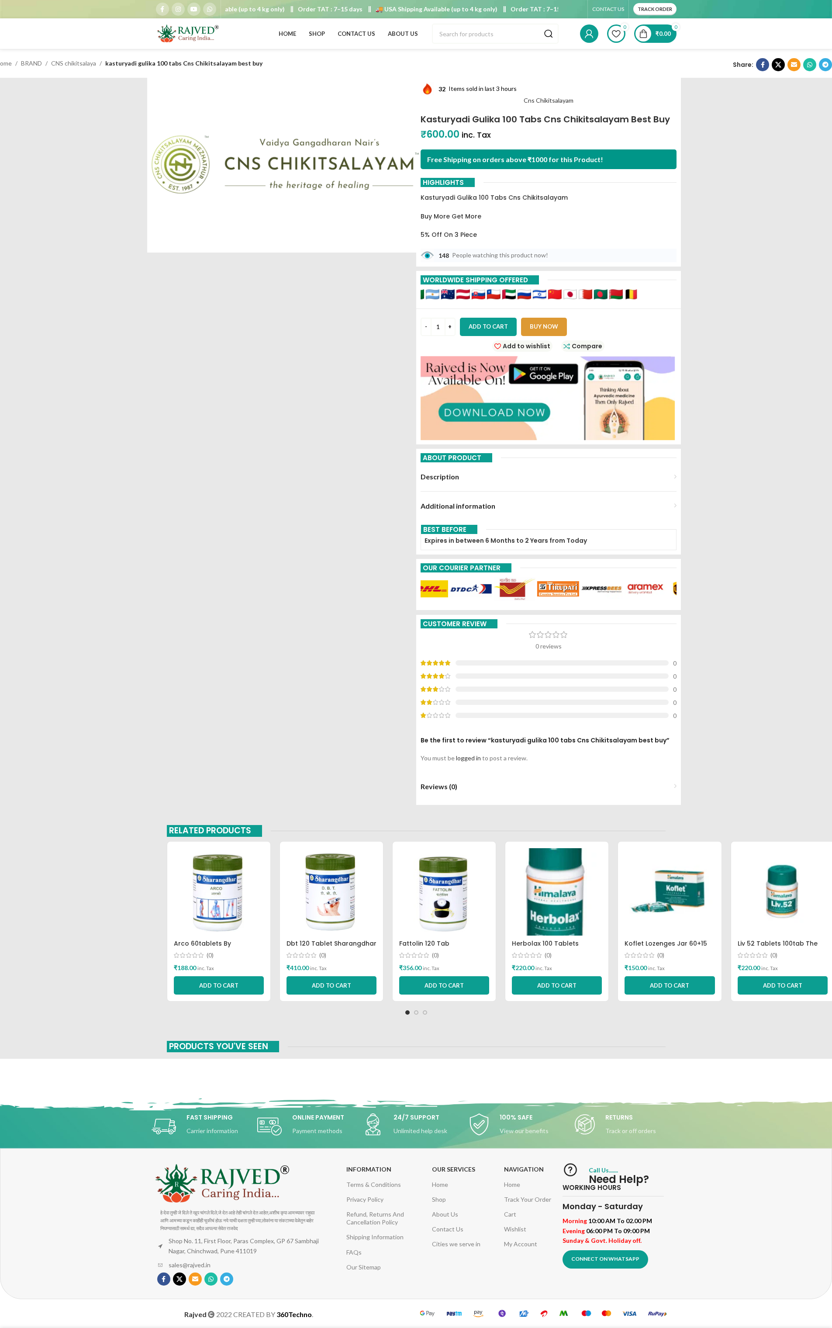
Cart (510, 1214)
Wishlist (515, 1229)
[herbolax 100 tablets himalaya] (557, 892)
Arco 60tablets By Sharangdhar (202, 948)
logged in (468, 758)
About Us (445, 1214)
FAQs (354, 1252)
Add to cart (488, 326)
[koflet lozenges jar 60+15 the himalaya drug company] (670, 892)
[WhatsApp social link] (209, 9)
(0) (210, 955)
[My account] (589, 33)
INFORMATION (368, 1169)
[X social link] (778, 64)
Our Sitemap (363, 1267)
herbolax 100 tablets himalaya (545, 948)
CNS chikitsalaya (73, 63)
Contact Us (447, 1229)
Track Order (655, 9)
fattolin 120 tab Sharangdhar (424, 948)
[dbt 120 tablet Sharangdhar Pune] (331, 892)
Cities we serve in (456, 1244)
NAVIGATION (524, 1169)
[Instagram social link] (178, 9)
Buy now (544, 326)
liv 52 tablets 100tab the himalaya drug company (778, 948)
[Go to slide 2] (416, 1012)
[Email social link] (794, 64)
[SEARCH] (549, 34)
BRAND (31, 63)
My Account (520, 1244)
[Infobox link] (204, 1126)
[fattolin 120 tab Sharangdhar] (444, 892)
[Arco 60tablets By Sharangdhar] (219, 892)
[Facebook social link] (162, 9)
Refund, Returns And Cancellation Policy (375, 1218)
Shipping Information (375, 1237)
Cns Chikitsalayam (548, 100)
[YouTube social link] (193, 9)
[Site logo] (188, 33)
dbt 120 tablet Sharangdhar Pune (331, 948)
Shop (439, 1199)
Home (440, 1184)
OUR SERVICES (453, 1169)
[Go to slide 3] (425, 1012)
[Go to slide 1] (407, 1012)
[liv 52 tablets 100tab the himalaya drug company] (783, 892)
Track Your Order (527, 1199)
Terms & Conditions (373, 1184)
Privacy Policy (364, 1199)
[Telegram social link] (825, 64)
